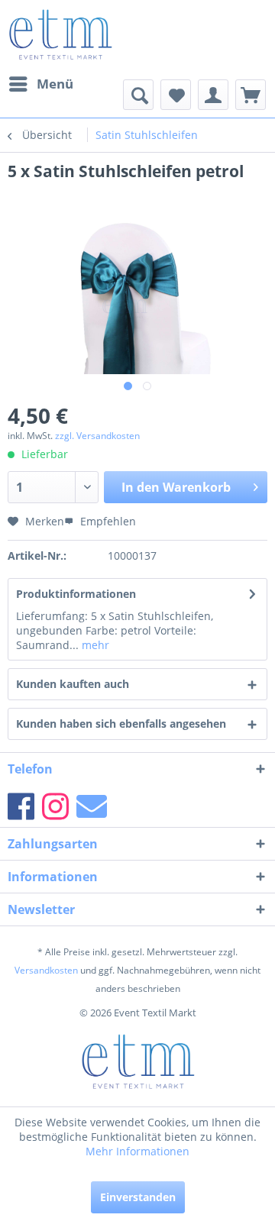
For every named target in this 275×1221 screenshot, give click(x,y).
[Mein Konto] (213, 94)
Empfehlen (106, 521)
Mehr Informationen (137, 1151)
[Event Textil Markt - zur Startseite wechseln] (60, 34)
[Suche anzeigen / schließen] (138, 94)
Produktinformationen (76, 593)
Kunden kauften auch (72, 684)
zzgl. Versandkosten (97, 435)
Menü (55, 83)
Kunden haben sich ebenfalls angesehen (121, 723)
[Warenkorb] (250, 94)
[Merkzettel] (175, 94)
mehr (94, 645)
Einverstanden (138, 1197)
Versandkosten (46, 970)
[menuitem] (40, 84)
